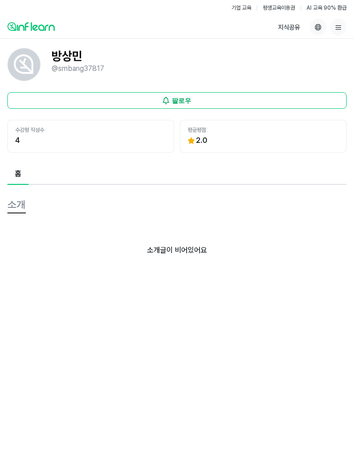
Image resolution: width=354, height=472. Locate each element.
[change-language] (318, 27)
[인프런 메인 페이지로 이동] (31, 26)
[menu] (338, 27)
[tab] (18, 174)
